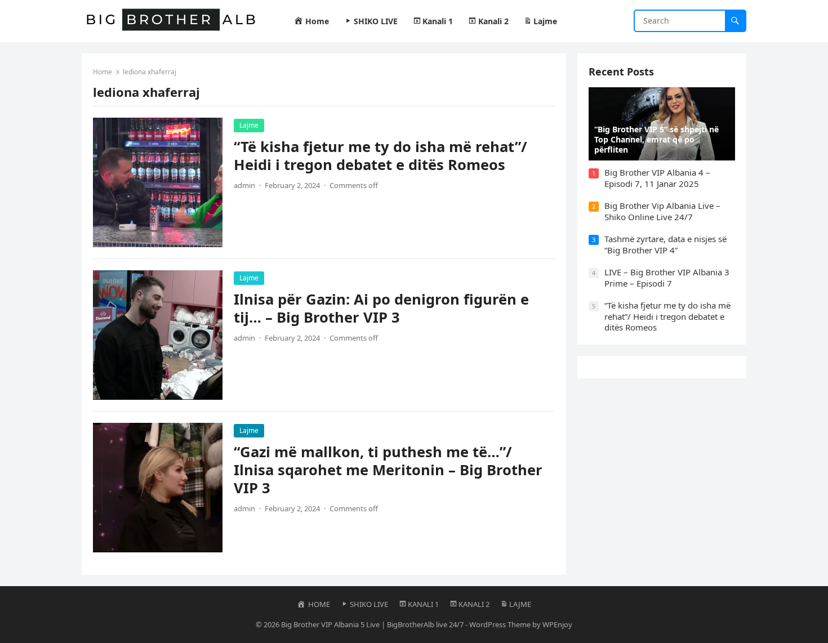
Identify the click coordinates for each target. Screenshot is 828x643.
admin (244, 185)
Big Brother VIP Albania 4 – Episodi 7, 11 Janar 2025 (657, 178)
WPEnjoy (557, 624)
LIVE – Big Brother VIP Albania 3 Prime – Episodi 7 (666, 277)
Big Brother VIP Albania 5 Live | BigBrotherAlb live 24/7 (372, 624)
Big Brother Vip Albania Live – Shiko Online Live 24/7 (662, 211)
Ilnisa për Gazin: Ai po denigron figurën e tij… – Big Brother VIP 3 (381, 308)
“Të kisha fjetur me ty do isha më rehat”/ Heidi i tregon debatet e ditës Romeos (380, 156)
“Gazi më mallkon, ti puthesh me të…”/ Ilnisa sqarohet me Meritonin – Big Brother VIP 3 (388, 470)
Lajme (249, 125)
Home (102, 72)
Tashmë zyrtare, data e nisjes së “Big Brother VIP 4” (665, 244)
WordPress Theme (500, 624)
